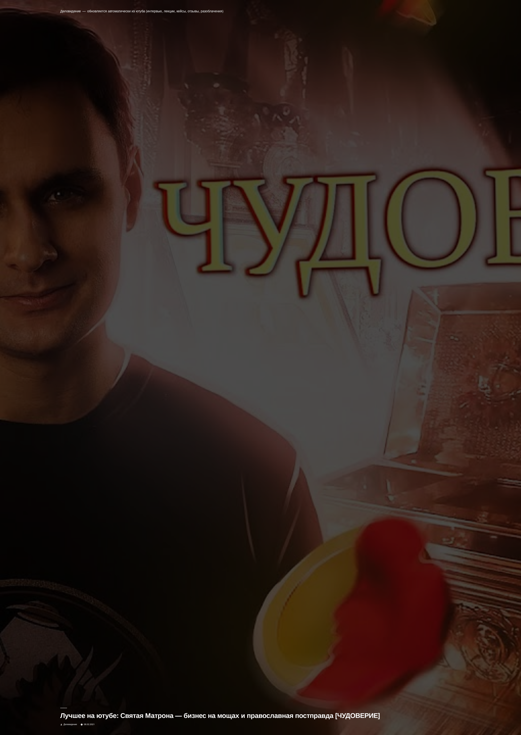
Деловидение (70, 11)
